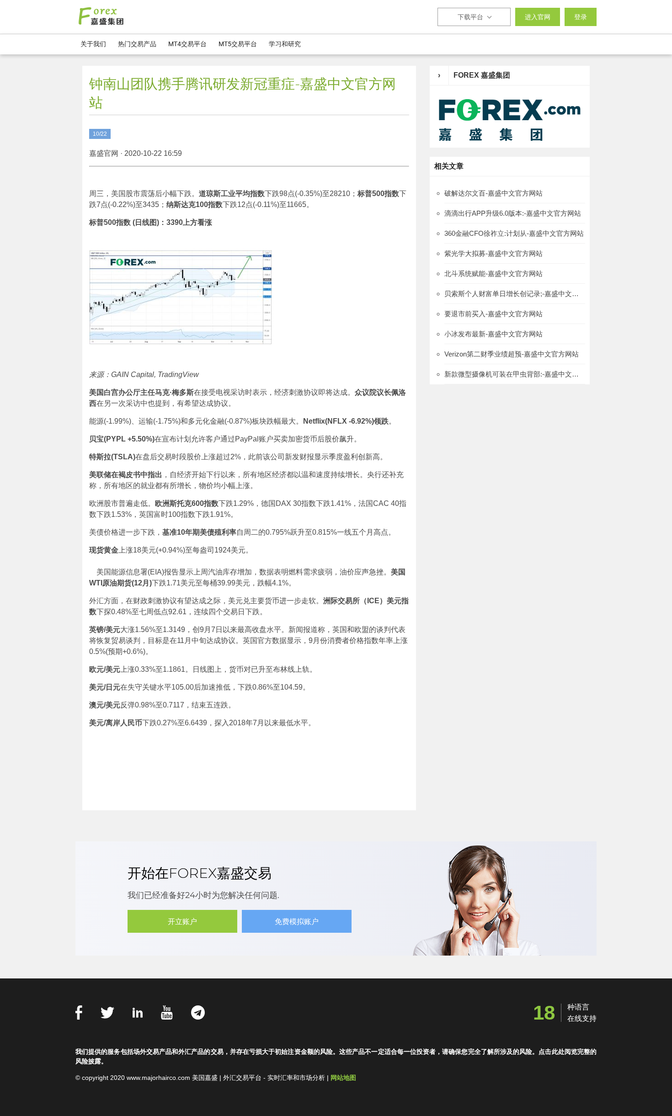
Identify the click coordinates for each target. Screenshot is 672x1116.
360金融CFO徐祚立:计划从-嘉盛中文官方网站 (514, 233)
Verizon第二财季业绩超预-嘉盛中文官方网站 (511, 354)
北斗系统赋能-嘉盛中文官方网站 (493, 273)
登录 (580, 17)
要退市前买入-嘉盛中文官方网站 (493, 314)
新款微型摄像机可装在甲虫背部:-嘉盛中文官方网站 (514, 374)
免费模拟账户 (297, 921)
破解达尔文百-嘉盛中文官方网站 (493, 193)
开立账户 (182, 921)
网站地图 (343, 1077)
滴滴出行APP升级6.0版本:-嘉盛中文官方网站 (512, 213)
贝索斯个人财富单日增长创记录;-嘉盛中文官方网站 (514, 294)
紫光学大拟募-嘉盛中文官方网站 (493, 253)
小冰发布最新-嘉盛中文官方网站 (493, 334)
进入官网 (537, 17)
